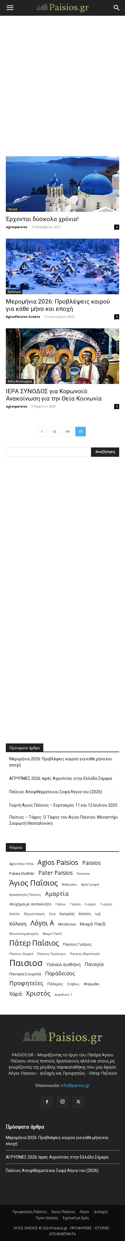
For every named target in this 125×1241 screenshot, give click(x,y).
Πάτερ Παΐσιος (34, 943)
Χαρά (15, 994)
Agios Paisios (58, 862)
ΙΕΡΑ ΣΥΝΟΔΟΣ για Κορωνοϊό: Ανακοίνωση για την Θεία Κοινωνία (54, 395)
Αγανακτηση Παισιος (25, 895)
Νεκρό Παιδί (52, 934)
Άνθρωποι (69, 884)
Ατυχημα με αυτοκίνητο (30, 904)
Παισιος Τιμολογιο (51, 954)
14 (67, 431)
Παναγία (94, 964)
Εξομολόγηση (34, 914)
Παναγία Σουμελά (25, 973)
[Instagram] (62, 1102)
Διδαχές (101, 1211)
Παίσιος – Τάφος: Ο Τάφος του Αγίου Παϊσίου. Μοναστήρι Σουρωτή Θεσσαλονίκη (63, 820)
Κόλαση (17, 924)
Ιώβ (97, 914)
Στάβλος (73, 984)
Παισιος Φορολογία (85, 954)
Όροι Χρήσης (47, 1217)
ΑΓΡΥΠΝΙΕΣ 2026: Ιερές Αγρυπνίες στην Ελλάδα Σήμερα (60, 778)
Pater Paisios (55, 873)
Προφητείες (26, 983)
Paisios (91, 863)
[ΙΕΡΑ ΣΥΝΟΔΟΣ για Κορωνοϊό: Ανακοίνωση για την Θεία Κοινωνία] (62, 356)
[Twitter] (78, 1102)
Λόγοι (84, 1211)
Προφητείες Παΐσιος (30, 1211)
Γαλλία (75, 904)
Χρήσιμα (14, 292)
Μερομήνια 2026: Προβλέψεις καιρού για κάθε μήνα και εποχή (58, 305)
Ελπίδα (14, 914)
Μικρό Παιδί (93, 924)
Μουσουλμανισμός (24, 934)
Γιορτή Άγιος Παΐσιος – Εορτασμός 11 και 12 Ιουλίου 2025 (63, 805)
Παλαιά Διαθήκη (64, 964)
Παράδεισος (60, 973)
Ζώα (52, 914)
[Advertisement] (62, 81)
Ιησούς (85, 913)
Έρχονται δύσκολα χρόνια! (42, 219)
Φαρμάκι (91, 983)
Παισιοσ (25, 963)
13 (54, 431)
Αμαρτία (57, 894)
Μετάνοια (67, 924)
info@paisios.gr (75, 1085)
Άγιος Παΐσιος (33, 883)
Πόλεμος (55, 983)
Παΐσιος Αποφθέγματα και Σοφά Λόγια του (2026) (55, 791)
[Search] (117, 8)
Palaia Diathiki (21, 873)
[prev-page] (42, 431)
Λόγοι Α (42, 923)
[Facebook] (47, 1102)
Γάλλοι (61, 904)
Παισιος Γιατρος (77, 944)
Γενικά (12, 209)
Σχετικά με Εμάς (76, 1217)
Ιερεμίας (67, 913)
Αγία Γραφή (90, 884)
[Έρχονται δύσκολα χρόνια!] (62, 184)
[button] (10, 8)
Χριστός (38, 993)
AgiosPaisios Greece (23, 316)
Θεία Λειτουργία (20, 381)
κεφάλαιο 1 (63, 995)
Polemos (83, 874)
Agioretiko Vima (21, 864)
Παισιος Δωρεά (21, 954)
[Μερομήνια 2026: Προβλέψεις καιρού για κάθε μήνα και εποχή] (62, 266)
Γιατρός (106, 904)
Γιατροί (90, 904)
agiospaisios (16, 227)
